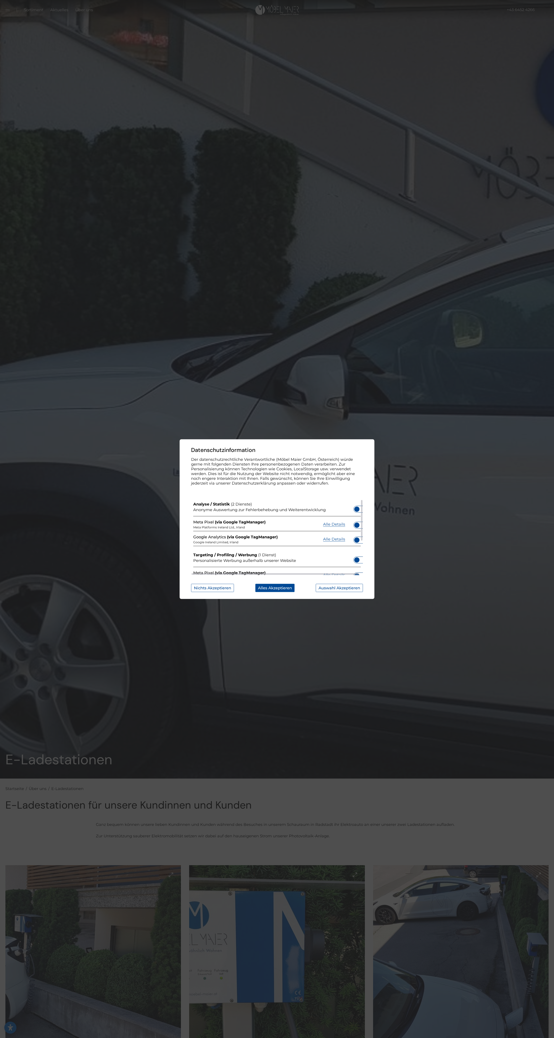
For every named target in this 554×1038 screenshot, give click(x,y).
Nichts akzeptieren (212, 587)
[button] (356, 509)
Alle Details (334, 524)
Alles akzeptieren (275, 587)
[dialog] (277, 519)
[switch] (357, 507)
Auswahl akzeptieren (339, 587)
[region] (277, 537)
